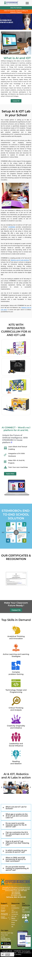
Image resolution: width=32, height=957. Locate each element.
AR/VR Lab (14, 912)
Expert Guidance (4, 917)
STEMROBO (11, 227)
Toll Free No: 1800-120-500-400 (16, 897)
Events (13, 906)
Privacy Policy (3, 910)
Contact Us (4, 906)
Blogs (13, 922)
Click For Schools (16, 8)
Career (3, 908)
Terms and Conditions (4, 914)
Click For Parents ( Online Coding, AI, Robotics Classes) (16, 11)
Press (13, 924)
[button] (2, 787)
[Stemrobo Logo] (11, 3)
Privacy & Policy (16, 954)
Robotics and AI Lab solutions (20, 260)
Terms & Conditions (24, 953)
